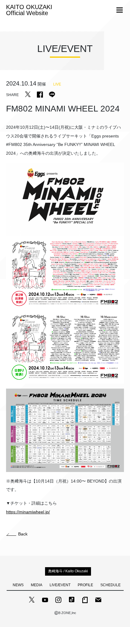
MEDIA (36, 585)
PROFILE (85, 585)
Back (23, 534)
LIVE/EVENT (60, 585)
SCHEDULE (110, 585)
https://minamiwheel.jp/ (28, 511)
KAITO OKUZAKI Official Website (29, 10)
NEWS (18, 585)
